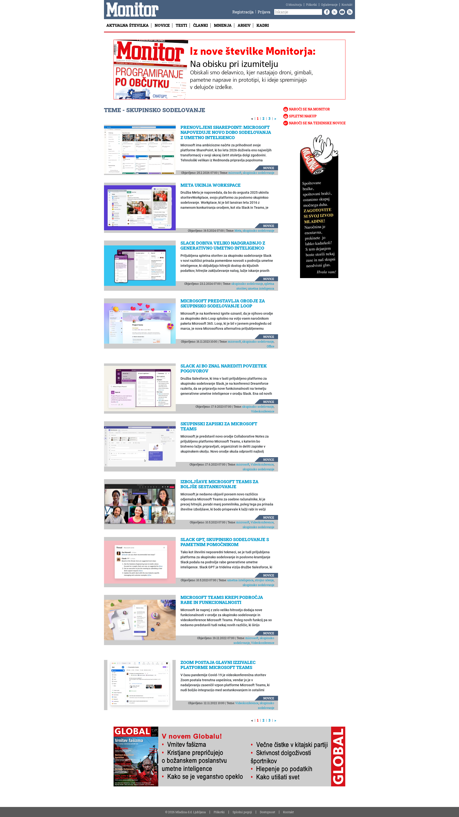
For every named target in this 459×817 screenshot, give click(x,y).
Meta (238, 230)
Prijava (264, 11)
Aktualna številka (127, 25)
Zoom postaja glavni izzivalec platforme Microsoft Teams (218, 664)
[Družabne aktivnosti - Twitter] (333, 12)
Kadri (263, 25)
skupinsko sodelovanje (258, 173)
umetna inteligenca (261, 288)
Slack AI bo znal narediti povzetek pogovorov (223, 368)
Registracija (243, 11)
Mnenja (223, 25)
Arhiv (244, 25)
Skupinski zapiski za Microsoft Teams (218, 426)
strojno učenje (264, 580)
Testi (181, 25)
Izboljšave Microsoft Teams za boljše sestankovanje (219, 484)
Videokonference (262, 411)
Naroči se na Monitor (309, 109)
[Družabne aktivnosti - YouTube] (341, 12)
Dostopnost (267, 812)
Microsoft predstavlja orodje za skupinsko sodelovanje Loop (222, 303)
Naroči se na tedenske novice (317, 123)
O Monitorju (294, 4)
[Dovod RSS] (349, 12)
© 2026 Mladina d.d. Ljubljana (185, 812)
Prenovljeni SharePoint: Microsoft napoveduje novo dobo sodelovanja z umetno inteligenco (225, 132)
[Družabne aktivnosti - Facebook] (326, 12)
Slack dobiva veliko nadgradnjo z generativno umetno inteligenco (222, 245)
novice (268, 168)
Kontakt (347, 4)
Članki (200, 25)
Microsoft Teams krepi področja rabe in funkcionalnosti (221, 599)
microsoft (234, 173)
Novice (162, 25)
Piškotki (311, 4)
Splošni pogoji (242, 812)
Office (270, 346)
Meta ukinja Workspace (210, 185)
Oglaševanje (329, 4)
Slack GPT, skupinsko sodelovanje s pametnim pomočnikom (224, 542)
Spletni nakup (303, 116)
